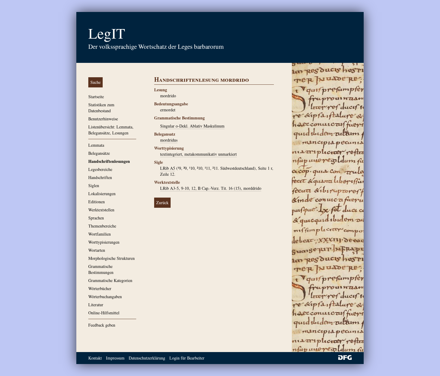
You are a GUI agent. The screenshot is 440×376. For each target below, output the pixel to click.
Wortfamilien (99, 234)
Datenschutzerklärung (147, 358)
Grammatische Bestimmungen (100, 269)
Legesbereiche (100, 169)
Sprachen (96, 218)
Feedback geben (101, 325)
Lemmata (96, 145)
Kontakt (95, 358)
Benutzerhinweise (103, 119)
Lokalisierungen (102, 193)
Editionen (96, 201)
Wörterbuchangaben (105, 296)
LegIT (106, 33)
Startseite (96, 96)
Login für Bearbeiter (186, 358)
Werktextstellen (101, 210)
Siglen (93, 185)
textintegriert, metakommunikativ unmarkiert (198, 154)
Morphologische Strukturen (111, 258)
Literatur (95, 304)
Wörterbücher (99, 288)
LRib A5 (167, 168)
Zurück (162, 202)
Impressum (115, 358)
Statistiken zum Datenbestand (101, 107)
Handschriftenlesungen (109, 161)
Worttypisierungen (103, 242)
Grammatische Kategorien (110, 280)
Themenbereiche (102, 226)
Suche (95, 82)
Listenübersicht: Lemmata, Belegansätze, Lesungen (110, 130)
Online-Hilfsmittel (103, 313)
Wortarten (96, 250)
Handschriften (100, 177)
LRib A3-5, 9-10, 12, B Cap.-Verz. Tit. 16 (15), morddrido (210, 188)
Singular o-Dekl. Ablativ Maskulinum (192, 126)
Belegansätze (99, 153)
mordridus (168, 140)
